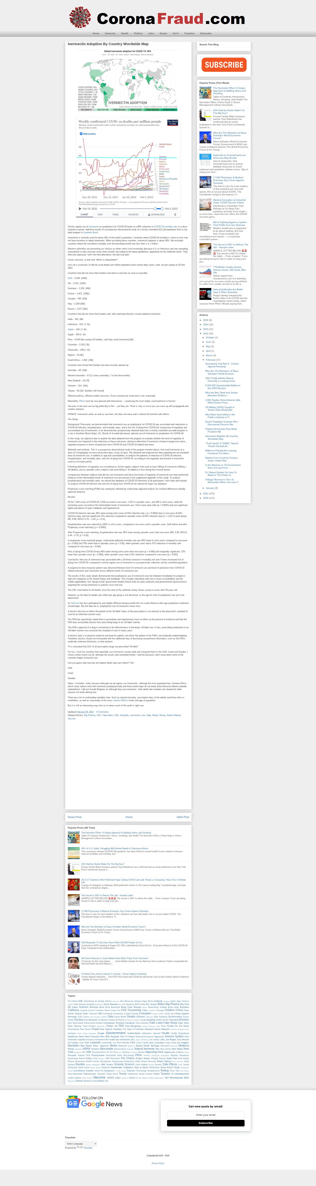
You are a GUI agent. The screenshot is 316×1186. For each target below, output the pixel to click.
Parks (187, 1052)
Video (117, 1078)
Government (115, 1033)
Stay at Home (141, 1067)
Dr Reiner (120, 1020)
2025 (206, 320)
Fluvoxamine (73, 1029)
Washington (159, 1078)
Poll (95, 1058)
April (208, 351)
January (210, 488)
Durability (151, 1020)
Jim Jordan (154, 1039)
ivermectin (94, 226)
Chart (144, 1010)
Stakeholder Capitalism (122, 1067)
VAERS (110, 1078)
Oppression (169, 1052)
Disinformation (175, 1016)
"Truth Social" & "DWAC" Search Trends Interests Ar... (221, 444)
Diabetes (149, 1017)
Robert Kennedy (148, 1061)
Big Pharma (89, 715)
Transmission (89, 1074)
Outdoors (180, 1052)
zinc (126, 700)
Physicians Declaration (160, 1055)
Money (162, 715)
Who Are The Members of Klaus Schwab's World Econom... (221, 372)
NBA (157, 1049)
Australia (90, 1004)
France (88, 1029)
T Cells (118, 1071)
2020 (206, 498)
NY (108, 1052)
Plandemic (184, 1055)
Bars (120, 1004)
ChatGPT (152, 1010)
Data (110, 1016)
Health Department (180, 1033)
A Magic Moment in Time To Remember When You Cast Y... (222, 481)
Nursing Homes (99, 1052)
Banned (113, 1004)
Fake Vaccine (74, 1026)
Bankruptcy (99, 1004)
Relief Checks (92, 1061)
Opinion (141, 1052)
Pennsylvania (98, 1055)
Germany (72, 1033)
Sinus (180, 1065)
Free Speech (106, 1029)
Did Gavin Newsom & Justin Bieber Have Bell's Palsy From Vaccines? (114, 958)
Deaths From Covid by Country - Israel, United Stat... (222, 459)
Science (129, 1064)
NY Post (114, 1052)
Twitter (156, 1074)
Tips (177, 1071)
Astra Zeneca (80, 1004)
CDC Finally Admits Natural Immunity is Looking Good (220, 379)
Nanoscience (120, 1049)
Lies (143, 715)
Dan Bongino (95, 1017)
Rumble (80, 1064)
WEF (167, 1078)
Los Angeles (183, 1042)
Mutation (95, 1049)
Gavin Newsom (162, 1029)
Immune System (174, 1036)
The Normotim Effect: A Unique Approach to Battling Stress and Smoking (116, 832)
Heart (81, 1036)
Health (124, 33)
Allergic (137, 1001)
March (209, 355)
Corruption (145, 1013)
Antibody (158, 1001)
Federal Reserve (148, 1026)
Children (170, 1010)
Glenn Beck (82, 1033)
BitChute (94, 1007)
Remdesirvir (105, 1061)
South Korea (84, 1067)
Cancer (91, 1010)
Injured (81, 1039)
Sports (98, 1067)
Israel (112, 1039)
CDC (99, 715)
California (73, 1010)
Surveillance (79, 1070)
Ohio (120, 1052)
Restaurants (117, 1061)
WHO (186, 1078)
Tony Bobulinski (75, 1074)
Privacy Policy (158, 1163)
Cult (80, 1016)
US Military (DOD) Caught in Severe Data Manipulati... (220, 408)
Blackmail (115, 1007)
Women (79, 1081)
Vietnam (124, 1078)
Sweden (89, 1070)
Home (96, 33)
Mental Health (143, 1046)
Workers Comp (90, 1081)
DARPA (104, 1017)
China (179, 1010)
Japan (71, 329)
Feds (158, 1026)
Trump (122, 1073)
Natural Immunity (144, 1048)
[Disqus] (128, 766)
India (186, 1036)
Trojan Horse (112, 1074)
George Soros (183, 1029)
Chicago (160, 1010)
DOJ (86, 1020)
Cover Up (169, 1014)
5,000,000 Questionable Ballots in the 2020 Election (222, 386)
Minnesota (174, 1046)
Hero (102, 1036)
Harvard (156, 1033)
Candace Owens (103, 1010)
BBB (124, 1004)
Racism (162, 1058)
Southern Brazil (90, 232)
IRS (107, 1039)
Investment (100, 1039)
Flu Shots (184, 1026)
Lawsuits (95, 1042)
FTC (124, 1029)
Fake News (107, 715)
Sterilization (154, 1067)
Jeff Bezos (145, 1040)
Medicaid (122, 1046)
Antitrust (166, 1001)
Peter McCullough (125, 1055)
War (140, 1078)
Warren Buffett (148, 1078)
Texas (172, 1071)
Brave (145, 1007)
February (211, 359)
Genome (174, 1029)
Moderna (184, 1045)
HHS (107, 1036)
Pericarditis (111, 1055)
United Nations (74, 1078)
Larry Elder (84, 1043)
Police (82, 1058)
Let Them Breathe (121, 1043)
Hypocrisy (159, 1036)
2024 (206, 324)
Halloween (147, 1033)
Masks (89, 1046)
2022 (206, 333)
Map (149, 715)
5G (69, 1001)
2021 (206, 493)
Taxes (123, 1071)
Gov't (176, 33)
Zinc (107, 1081)
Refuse (71, 1061)
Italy (117, 1039)
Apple (173, 1001)
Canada (83, 1010)
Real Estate (183, 1058)
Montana (78, 1049)
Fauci (109, 1025)
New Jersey (165, 1049)
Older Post (183, 817)
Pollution (101, 1058)
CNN (100, 1013)
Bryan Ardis (173, 1007)
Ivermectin (135, 715)
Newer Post (74, 817)
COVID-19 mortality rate (165, 226)
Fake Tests (183, 1023)
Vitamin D (133, 1078)
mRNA (87, 1048)
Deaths (131, 1016)
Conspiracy (118, 1014)
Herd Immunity (92, 1036)
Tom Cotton (184, 1071)
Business (184, 1007)
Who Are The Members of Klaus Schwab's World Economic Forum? (113, 927)
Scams (163, 33)
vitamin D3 (118, 700)
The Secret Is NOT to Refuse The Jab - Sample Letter (107, 895)
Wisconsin (71, 1081)
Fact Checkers (142, 1023)
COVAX (161, 1014)
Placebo (174, 1055)
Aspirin (70, 1004)
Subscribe (205, 33)
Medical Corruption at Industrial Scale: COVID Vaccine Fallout (229, 201)
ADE (80, 1001)
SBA (103, 1064)
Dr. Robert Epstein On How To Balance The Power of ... (221, 473)
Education (174, 1020)
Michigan (155, 1046)
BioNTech (83, 1007)
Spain (93, 1067)
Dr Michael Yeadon (106, 1020)
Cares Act (115, 1010)
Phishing (147, 1055)
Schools (119, 1064)
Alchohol (116, 1001)
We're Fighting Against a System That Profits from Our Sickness (230, 223)
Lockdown (159, 1042)
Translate (87, 1148)
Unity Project (87, 1078)
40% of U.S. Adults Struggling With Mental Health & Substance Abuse (114, 848)
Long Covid (170, 1043)
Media (155, 715)
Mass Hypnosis (101, 1046)
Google (101, 1033)
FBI (115, 1026)
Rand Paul (172, 1058)
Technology (141, 1071)
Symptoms (109, 1070)
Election (184, 1019)
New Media (177, 1049)
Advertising (89, 1001)
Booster (137, 1007)
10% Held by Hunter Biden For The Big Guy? (102, 864)
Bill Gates (73, 1007)
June (209, 342)
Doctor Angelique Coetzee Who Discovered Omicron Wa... (221, 423)
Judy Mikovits (183, 1039)
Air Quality (99, 1001)
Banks (106, 1004)
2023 (206, 329)
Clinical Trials (81, 1013)
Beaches (130, 1004)
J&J (132, 1039)
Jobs (151, 33)
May (208, 346)
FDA (116, 715)
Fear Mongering (133, 1026)
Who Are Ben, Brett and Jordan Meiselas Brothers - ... (221, 394)
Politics (138, 33)
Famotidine (101, 1026)
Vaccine (71, 718)
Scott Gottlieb (141, 1064)
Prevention (115, 1058)
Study (177, 1067)
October (210, 337)
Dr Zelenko (136, 1020)
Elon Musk (73, 1023)
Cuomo (86, 1017)
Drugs (143, 1020)
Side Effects (170, 1064)
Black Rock (104, 1007)
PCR (88, 1055)
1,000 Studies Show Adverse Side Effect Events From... (222, 401)
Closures (93, 1014)
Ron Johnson (178, 1061)
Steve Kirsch (166, 1067)
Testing (164, 1070)
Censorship (134, 1010)
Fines (163, 1026)
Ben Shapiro (151, 1004)
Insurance (90, 1039)
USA (70, 278)
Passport (72, 1055)
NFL (84, 1052)
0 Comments (102, 712)
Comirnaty (107, 1014)
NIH (89, 1052)
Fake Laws (156, 1022)
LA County (73, 1042)
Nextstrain (77, 1052)
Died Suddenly (160, 1017)
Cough (154, 1014)
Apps (179, 1001)
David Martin (120, 1017)
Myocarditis (106, 1048)
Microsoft (165, 1046)
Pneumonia (73, 1058)
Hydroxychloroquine (144, 1036)
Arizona (185, 1001)
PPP (108, 1058)
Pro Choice (128, 1058)
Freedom (189, 33)
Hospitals (124, 715)
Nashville (130, 1049)
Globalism (92, 1033)
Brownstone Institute (157, 1007)
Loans (139, 1043)
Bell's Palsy (140, 1004)
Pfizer (82, 401)
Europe (99, 1023)
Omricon (134, 1052)
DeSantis (140, 1016)
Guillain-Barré (133, 1033)
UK (172, 1074)
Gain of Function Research (140, 1029)
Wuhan (101, 1081)
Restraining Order (132, 1061)
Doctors (78, 1019)
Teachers (131, 1070)
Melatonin (131, 1046)
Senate (151, 1065)
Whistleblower (176, 1078)
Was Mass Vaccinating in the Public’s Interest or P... (220, 416)
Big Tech (184, 1004)
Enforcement (89, 1023)
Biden (161, 1004)
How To (124, 1036)
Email (80, 1023)
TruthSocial (133, 1074)
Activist (74, 1001)
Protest (154, 1058)
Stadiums (106, 1067)
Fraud (95, 1029)
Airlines (108, 1001)
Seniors (158, 1064)
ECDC (166, 1020)
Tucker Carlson (146, 1074)
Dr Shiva (128, 1020)
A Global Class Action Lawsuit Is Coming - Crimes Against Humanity (113, 974)
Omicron (75, 603)
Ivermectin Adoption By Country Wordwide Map (221, 437)
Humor (131, 1036)
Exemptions (109, 1023)
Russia (88, 1065)
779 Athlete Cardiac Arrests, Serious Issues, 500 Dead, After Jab (229, 270)
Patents (81, 1055)
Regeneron (80, 1061)
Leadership (107, 1043)
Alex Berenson (126, 1001)
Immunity (110, 33)
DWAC (159, 1020)
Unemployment (182, 1074)
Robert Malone (174, 715)
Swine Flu (99, 1071)
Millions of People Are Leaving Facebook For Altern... (221, 452)
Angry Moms (147, 1001)
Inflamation (73, 1039)
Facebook (130, 1023)
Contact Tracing (131, 1014)
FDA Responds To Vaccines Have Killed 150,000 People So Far (111, 942)
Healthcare (73, 1036)
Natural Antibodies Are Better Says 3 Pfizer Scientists (228, 290)
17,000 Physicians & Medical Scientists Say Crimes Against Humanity (115, 911)
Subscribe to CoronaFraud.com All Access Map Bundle (229, 156)
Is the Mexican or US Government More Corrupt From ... (223, 466)
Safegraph (96, 1065)
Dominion (93, 1020)
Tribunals (101, 1074)
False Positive (89, 1026)
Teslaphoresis (153, 1071)
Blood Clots (127, 1007)
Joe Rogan (171, 1039)
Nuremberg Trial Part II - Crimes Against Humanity (222, 365)
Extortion (120, 1023)
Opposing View (154, 1052)
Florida (170, 1026)
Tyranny (165, 1073)
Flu (176, 1026)
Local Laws (148, 1042)
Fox (82, 1029)
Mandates (73, 1045)
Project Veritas (143, 1058)
